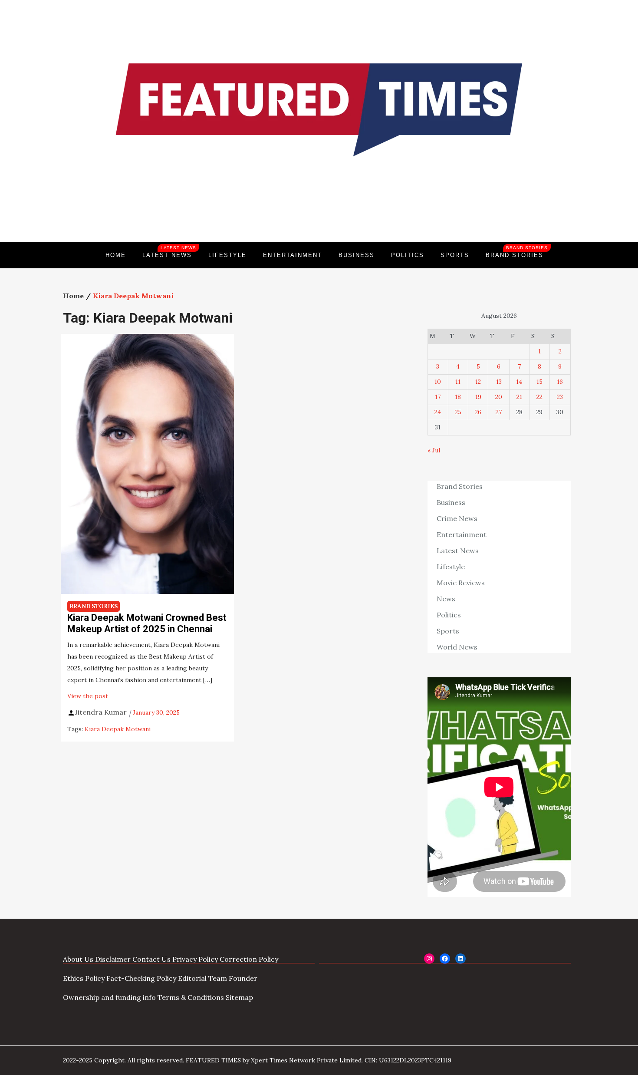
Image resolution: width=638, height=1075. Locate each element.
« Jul (434, 450)
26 (478, 412)
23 (560, 397)
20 (498, 397)
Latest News (169, 251)
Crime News (457, 518)
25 (458, 412)
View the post (87, 696)
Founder (243, 978)
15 (539, 382)
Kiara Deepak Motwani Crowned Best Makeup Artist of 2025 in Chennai (147, 623)
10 (437, 382)
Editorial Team (202, 978)
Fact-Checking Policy (141, 978)
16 (560, 382)
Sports (455, 255)
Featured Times (319, 212)
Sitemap (239, 997)
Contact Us (151, 959)
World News (457, 647)
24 (437, 412)
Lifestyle (227, 255)
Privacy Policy (195, 959)
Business (357, 255)
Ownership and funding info (109, 997)
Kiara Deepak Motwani (118, 729)
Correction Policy (249, 959)
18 (458, 397)
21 (519, 397)
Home (115, 255)
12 (478, 382)
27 (499, 412)
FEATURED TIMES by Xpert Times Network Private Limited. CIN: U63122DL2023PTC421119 (318, 1060)
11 (457, 382)
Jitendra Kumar (101, 712)
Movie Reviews (461, 582)
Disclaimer (113, 959)
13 (499, 382)
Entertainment (292, 255)
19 (478, 397)
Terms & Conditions (191, 997)
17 (438, 397)
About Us (78, 959)
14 (519, 382)
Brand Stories (517, 251)
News (446, 598)
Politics (407, 255)
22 (539, 397)
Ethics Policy (84, 978)
